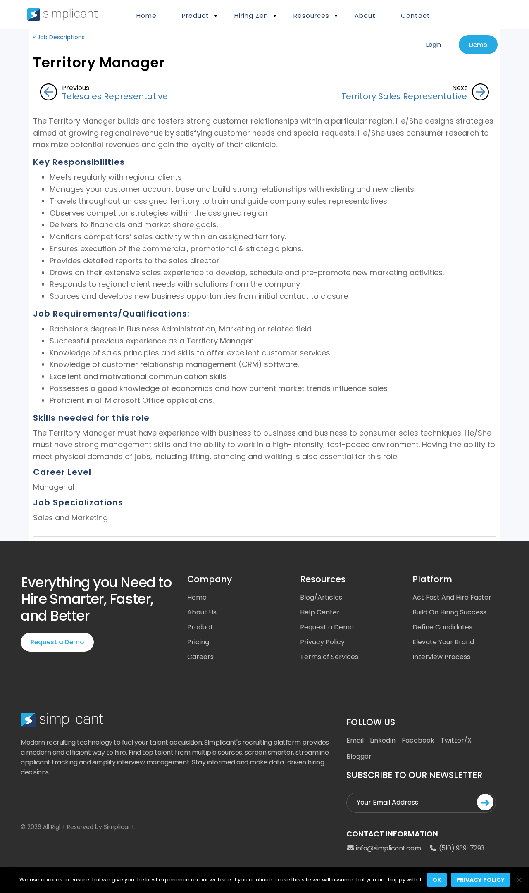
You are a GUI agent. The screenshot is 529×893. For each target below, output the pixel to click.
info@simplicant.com (388, 848)
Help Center (320, 612)
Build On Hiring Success (449, 612)
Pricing (198, 642)
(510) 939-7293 (460, 848)
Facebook (418, 740)
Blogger (359, 756)
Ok (436, 880)
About (365, 15)
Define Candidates (442, 627)
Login (433, 44)
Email (355, 740)
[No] (519, 880)
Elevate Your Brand (443, 642)
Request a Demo (57, 642)
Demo (478, 44)
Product (200, 627)
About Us (202, 612)
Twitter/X (456, 740)
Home (146, 15)
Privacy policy (480, 880)
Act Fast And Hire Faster (451, 597)
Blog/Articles (321, 597)
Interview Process (441, 657)
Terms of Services (329, 657)
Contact (415, 15)
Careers (200, 657)
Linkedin (383, 740)
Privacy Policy (322, 642)
